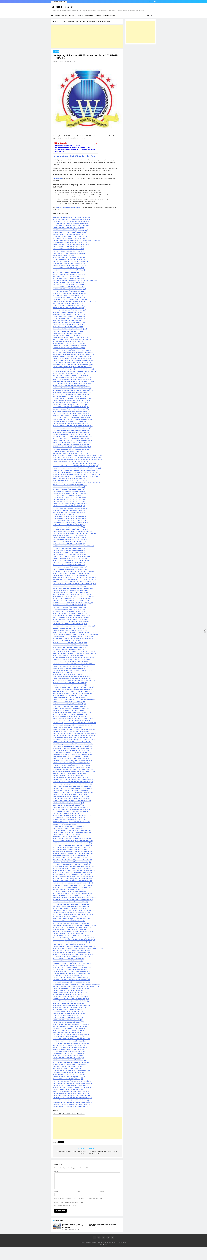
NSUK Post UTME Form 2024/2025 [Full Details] (69, 314)
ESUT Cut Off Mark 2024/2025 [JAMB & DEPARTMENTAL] (71, 400)
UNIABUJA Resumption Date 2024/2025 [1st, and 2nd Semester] (74, 870)
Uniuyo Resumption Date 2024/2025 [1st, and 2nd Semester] (73, 860)
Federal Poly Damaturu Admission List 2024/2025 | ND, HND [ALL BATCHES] (77, 474)
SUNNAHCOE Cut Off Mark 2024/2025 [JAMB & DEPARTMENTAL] (74, 729)
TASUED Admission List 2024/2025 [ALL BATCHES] (70, 624)
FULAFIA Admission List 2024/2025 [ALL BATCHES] (70, 569)
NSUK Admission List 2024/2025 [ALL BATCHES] (69, 535)
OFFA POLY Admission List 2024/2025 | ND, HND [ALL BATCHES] (73, 582)
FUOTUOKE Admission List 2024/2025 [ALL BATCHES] (71, 601)
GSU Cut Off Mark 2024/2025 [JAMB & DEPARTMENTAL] (71, 375)
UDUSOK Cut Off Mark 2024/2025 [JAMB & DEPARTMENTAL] (72, 885)
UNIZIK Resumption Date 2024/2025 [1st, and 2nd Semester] (72, 893)
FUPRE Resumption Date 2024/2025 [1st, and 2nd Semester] (72, 754)
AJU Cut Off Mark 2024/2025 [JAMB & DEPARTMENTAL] (71, 923)
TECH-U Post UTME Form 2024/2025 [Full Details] (69, 285)
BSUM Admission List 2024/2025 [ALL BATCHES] (69, 510)
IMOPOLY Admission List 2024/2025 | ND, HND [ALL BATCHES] (73, 571)
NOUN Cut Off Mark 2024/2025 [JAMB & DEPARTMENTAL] (71, 887)
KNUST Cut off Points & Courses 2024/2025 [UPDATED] (71, 999)
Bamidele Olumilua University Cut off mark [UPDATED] (70, 453)
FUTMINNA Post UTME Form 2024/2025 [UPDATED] (70, 242)
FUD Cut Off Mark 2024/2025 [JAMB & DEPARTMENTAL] (71, 777)
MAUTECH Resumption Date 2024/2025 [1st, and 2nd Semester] (73, 876)
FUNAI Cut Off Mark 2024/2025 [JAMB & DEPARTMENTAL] (71, 796)
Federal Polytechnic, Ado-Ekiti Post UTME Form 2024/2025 (72, 615)
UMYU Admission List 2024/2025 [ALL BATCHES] (69, 607)
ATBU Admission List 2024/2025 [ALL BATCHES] (69, 628)
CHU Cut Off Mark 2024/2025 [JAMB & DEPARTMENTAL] (71, 917)
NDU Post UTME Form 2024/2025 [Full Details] (68, 278)
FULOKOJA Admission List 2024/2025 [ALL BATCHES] (70, 592)
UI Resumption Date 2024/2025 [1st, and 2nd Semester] (71, 855)
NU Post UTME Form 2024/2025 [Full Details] (68, 327)
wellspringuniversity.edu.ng (71, 207)
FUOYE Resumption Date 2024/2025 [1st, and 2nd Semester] (72, 750)
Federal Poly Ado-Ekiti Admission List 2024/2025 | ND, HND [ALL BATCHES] (77, 459)
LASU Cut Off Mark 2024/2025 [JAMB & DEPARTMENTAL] (71, 434)
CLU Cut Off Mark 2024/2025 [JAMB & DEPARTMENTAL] (71, 906)
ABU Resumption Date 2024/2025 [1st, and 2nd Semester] (72, 849)
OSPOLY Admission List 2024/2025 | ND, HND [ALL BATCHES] (72, 594)
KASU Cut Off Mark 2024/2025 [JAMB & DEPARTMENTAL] (72, 398)
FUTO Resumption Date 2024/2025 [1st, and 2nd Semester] (72, 742)
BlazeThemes (103, 1244)
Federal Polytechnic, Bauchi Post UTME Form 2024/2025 (72, 461)
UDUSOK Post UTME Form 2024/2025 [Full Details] (70, 329)
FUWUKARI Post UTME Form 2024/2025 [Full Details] (70, 337)
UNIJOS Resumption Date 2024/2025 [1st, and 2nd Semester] (72, 845)
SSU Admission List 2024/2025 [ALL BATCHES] (69, 563)
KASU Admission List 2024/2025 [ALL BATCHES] (69, 493)
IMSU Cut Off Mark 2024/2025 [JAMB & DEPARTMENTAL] (71, 394)
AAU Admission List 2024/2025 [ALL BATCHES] (69, 495)
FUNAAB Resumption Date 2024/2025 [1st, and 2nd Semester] (73, 744)
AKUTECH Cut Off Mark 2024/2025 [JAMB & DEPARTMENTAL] (73, 390)
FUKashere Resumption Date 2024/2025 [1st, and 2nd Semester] (74, 735)
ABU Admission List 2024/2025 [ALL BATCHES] (69, 611)
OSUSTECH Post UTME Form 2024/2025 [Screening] (70, 230)
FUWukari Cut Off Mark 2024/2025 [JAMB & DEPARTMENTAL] (73, 792)
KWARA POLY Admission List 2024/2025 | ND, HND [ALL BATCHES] (74, 584)
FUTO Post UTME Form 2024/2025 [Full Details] (69, 259)
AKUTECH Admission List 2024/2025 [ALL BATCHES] (70, 523)
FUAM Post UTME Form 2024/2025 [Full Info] (68, 331)
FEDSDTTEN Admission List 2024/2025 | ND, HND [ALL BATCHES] (74, 651)
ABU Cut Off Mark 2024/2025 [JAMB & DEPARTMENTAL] (71, 417)
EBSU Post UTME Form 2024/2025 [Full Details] (69, 325)
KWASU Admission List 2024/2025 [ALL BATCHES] (70, 508)
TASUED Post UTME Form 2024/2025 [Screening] (69, 238)
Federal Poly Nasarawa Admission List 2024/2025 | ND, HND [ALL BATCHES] (77, 483)
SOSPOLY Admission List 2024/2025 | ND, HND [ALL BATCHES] (73, 546)
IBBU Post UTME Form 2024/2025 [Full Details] (68, 308)
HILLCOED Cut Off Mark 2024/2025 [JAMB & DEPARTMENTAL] (73, 954)
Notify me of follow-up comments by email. (69, 1202)
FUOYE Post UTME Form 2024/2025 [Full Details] (69, 266)
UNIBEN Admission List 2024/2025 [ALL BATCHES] (70, 655)
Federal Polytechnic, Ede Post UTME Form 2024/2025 (70, 662)
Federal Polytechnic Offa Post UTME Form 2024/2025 (70, 697)
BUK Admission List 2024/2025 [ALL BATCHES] (69, 548)
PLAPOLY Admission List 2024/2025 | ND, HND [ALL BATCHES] (73, 617)
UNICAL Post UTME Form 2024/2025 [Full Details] (69, 257)
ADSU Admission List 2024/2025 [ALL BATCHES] (69, 518)
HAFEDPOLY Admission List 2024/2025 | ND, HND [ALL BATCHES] (73, 596)
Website (102, 1191)
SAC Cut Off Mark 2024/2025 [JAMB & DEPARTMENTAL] (71, 935)
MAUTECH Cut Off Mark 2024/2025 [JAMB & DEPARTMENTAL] (73, 900)
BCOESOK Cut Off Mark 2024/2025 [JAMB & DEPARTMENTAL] (73, 748)
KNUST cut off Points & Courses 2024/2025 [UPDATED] (70, 451)
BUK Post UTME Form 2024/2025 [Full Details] (68, 268)
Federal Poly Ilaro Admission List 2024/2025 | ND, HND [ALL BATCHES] (76, 464)
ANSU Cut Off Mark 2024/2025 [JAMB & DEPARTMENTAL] (71, 411)
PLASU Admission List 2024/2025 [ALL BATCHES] (69, 704)
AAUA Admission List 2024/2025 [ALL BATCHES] (69, 520)
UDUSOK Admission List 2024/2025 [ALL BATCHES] (70, 695)
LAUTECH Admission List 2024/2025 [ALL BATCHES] (70, 537)
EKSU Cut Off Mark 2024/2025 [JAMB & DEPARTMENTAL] (72, 377)
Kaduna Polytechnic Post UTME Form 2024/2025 (69, 727)
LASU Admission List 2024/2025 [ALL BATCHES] (69, 502)
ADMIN (55, 61)
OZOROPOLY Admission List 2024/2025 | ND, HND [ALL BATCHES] (74, 577)
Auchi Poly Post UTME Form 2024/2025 (66, 272)
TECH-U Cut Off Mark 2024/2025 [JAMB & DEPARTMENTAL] (72, 419)
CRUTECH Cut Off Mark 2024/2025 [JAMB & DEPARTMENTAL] (73, 365)
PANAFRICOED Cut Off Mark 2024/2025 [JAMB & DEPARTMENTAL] (74, 898)
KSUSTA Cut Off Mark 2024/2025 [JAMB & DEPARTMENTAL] (72, 440)
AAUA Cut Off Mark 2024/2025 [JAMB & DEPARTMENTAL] (72, 384)
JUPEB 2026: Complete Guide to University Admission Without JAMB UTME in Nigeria (72, 1225)
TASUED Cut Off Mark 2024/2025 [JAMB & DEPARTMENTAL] (72, 436)
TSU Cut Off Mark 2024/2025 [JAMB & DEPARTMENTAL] (71, 449)
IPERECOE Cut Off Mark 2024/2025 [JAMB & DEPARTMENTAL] (73, 931)
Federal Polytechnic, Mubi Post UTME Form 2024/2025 (70, 666)
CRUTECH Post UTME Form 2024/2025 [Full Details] (70, 299)
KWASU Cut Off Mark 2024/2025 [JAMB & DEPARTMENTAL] (72, 367)
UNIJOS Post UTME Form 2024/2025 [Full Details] (69, 310)
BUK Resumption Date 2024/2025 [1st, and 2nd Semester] (72, 864)
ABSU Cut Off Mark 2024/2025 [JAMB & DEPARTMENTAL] (71, 392)
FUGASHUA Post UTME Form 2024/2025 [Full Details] (70, 270)
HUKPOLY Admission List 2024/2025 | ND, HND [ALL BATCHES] (73, 560)
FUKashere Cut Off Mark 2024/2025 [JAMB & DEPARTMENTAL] (73, 788)
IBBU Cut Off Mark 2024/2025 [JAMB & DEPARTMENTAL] (71, 409)
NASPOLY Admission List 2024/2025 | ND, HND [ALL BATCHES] (73, 573)
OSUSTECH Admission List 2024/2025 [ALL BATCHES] (71, 708)
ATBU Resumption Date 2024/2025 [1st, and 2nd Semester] (72, 862)
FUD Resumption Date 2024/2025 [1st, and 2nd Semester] (72, 731)
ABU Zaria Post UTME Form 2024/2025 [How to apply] (70, 223)
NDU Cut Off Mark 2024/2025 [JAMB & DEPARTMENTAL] (71, 402)
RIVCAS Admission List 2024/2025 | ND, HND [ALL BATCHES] (73, 718)
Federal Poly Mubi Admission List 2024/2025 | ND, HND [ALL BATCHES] (76, 472)
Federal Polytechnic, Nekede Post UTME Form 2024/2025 (72, 712)
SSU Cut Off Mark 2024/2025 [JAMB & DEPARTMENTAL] (71, 430)
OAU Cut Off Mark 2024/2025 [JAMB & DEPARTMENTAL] (71, 445)
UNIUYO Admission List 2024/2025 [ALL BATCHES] (70, 567)
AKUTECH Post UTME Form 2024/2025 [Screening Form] (71, 221)
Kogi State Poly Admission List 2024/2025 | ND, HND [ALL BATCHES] (74, 670)
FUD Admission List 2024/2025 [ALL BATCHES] (68, 552)
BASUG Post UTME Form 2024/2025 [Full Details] (69, 289)
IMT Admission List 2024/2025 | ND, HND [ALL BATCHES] (71, 660)
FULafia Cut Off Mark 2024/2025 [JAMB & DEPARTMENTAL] (72, 786)
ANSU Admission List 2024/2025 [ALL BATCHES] (69, 525)
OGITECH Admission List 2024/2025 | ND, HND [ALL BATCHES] (73, 657)
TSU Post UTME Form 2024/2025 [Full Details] (68, 335)
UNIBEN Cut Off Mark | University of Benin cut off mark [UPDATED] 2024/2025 (77, 455)
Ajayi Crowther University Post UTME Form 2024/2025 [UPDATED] (74, 301)
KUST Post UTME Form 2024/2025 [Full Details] (69, 316)
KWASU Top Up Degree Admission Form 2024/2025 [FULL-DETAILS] (75, 371)
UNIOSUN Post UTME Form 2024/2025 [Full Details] (70, 293)
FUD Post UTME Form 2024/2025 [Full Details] (68, 251)
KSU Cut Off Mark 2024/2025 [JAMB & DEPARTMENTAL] (71, 424)
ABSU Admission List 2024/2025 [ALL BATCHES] (69, 516)
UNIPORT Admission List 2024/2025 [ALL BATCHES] (70, 643)
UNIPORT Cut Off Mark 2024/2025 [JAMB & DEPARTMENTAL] (72, 881)
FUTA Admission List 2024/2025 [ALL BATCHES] (69, 702)
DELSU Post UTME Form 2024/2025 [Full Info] (68, 320)
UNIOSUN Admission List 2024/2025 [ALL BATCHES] (70, 683)
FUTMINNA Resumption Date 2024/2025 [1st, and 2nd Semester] (74, 740)
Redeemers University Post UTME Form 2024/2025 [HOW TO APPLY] (75, 280)
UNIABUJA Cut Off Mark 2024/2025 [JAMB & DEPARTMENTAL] (73, 841)
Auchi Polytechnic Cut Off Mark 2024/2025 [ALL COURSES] (72, 428)
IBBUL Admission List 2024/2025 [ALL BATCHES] (69, 478)
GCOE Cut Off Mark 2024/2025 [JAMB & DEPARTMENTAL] (71, 952)
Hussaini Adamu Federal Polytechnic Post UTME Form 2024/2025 (74, 681)
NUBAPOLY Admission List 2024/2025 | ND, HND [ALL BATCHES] (73, 598)
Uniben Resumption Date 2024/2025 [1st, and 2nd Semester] (72, 851)
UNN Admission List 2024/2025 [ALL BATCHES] (69, 565)
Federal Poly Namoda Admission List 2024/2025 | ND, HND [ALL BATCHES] (77, 468)
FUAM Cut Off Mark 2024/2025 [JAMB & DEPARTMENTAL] (71, 799)
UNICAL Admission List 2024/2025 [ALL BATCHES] (70, 714)
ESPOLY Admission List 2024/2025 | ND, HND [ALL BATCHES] (73, 531)
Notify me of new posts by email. (66, 1206)
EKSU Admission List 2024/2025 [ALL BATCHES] (69, 499)
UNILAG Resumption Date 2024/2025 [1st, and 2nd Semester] (73, 868)
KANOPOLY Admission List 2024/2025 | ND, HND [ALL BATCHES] (74, 626)
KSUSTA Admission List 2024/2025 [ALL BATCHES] (70, 504)
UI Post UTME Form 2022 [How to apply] (66, 276)
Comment (57, 1171)
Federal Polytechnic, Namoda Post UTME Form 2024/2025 (71, 676)
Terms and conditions (109, 15)
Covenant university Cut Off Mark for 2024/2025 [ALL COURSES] (73, 381)
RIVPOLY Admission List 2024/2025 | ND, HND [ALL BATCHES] (73, 689)
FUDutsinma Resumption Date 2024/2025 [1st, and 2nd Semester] (74, 733)
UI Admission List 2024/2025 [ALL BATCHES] (67, 672)
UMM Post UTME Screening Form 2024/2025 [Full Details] (72, 217)
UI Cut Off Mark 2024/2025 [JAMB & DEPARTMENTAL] (70, 396)
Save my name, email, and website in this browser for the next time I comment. (79, 1198)
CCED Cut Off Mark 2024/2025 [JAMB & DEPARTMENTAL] (71, 929)
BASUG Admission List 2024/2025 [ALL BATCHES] (70, 480)
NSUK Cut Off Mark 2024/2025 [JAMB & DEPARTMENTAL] (72, 356)
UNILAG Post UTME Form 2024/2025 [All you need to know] (72, 219)
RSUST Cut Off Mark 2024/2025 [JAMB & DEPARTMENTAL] (71, 443)
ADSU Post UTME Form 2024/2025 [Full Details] (69, 306)
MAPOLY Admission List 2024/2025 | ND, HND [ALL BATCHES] (73, 638)
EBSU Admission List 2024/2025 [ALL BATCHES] (69, 497)
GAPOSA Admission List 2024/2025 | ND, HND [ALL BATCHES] (73, 603)
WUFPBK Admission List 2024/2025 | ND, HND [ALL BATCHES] (73, 691)
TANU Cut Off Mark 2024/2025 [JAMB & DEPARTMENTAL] (71, 912)
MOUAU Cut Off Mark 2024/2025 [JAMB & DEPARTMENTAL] (72, 895)
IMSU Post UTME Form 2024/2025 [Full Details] (68, 295)
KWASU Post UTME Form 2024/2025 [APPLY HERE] (70, 236)
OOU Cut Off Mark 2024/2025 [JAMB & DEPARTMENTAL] (71, 438)
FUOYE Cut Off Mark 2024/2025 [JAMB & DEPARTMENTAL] (72, 358)
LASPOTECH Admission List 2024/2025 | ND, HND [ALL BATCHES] (74, 588)
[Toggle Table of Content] (95, 143)
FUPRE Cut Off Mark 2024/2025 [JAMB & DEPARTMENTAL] (72, 794)
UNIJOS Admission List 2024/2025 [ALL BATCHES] (70, 613)
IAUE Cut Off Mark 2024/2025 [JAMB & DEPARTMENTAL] (71, 386)
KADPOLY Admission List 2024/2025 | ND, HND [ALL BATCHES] (73, 556)
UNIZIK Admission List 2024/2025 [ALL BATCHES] (69, 605)
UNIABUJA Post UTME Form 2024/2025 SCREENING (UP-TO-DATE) (74, 815)
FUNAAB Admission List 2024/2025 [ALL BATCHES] (70, 630)
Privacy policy (89, 15)
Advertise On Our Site (61, 15)
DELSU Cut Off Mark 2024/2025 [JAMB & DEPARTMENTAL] (72, 379)
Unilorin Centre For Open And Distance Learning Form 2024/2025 (74, 354)
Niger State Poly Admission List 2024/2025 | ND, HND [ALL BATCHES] (75, 579)
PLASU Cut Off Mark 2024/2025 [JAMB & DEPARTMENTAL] (72, 413)
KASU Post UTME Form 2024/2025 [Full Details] (69, 297)
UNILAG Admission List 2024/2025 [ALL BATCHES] (70, 706)
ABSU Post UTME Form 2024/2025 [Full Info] (68, 312)
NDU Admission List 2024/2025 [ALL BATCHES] (69, 489)
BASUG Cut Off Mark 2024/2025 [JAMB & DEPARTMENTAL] (72, 388)
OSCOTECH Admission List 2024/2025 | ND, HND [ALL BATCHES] (73, 687)
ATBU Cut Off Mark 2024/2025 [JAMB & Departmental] (71, 405)
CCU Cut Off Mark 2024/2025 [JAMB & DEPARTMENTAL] (71, 908)
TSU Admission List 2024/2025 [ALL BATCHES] (68, 710)
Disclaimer (98, 15)
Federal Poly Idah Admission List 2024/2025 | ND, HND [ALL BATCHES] (75, 466)
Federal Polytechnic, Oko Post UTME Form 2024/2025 (70, 685)
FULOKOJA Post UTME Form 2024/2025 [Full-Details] (70, 261)
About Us (71, 15)
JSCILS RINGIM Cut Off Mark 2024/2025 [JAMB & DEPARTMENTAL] (74, 946)
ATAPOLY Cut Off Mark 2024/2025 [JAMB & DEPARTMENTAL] (72, 725)
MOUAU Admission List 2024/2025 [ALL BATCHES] (69, 586)
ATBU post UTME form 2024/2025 (65, 255)
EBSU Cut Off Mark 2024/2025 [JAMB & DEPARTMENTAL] (72, 421)
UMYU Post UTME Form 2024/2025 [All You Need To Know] (72, 339)
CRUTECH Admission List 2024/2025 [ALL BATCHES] (70, 529)
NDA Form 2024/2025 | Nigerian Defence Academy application (73, 352)
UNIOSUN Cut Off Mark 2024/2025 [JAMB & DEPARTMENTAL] (73, 426)
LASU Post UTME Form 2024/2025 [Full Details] (69, 318)
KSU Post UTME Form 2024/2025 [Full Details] (68, 282)
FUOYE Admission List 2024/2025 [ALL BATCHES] (69, 554)
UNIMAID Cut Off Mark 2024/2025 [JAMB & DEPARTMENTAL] (72, 879)
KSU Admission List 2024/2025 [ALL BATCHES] (69, 491)
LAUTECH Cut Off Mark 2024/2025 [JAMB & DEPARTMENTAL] (73, 360)
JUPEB (61, 1142)
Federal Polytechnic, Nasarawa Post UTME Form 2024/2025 (72, 678)
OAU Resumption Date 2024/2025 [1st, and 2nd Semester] (72, 858)
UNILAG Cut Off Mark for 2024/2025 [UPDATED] (69, 373)
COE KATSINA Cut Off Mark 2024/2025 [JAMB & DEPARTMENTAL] (74, 914)
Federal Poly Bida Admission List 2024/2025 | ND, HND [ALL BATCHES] (75, 470)
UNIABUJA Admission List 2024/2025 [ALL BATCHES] (70, 716)
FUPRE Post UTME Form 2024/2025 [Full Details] (69, 348)
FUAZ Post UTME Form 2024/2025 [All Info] (67, 333)
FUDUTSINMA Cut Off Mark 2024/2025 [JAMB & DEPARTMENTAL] (74, 780)
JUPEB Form (56, 51)
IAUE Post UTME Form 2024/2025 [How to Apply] (69, 253)
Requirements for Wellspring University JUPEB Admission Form (72, 147)
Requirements (57, 178)
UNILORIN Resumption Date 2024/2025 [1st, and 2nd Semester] (73, 866)
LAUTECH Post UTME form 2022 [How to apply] (68, 234)
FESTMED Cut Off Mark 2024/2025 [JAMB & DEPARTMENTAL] (73, 883)
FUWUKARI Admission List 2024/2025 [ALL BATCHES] (70, 558)
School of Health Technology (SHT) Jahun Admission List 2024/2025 (75, 634)
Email (78, 1191)
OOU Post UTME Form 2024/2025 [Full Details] (68, 291)
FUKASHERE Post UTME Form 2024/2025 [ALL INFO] (70, 346)
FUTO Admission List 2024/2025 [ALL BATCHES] (69, 609)
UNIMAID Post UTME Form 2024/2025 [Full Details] (69, 344)
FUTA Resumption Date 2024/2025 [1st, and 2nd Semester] (72, 737)
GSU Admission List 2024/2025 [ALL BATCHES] (69, 487)
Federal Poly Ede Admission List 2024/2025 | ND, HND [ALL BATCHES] (75, 476)
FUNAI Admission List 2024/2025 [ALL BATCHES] (69, 542)
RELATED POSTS (59, 151)
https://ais (59, 207)
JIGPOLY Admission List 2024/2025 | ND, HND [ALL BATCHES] (73, 636)
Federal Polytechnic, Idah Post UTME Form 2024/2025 (71, 645)
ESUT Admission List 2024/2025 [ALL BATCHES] (69, 527)
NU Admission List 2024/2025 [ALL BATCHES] (68, 674)
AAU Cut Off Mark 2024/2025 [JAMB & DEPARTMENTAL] (71, 407)
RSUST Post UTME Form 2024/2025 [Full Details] (69, 322)
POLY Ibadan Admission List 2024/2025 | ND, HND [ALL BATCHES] (74, 664)
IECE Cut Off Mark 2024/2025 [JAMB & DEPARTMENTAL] (71, 942)
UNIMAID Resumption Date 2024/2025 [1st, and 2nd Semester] (73, 853)
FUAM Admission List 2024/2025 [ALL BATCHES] (69, 544)
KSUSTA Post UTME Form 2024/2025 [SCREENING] (70, 232)
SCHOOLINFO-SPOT (62, 7)
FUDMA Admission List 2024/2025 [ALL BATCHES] (70, 575)
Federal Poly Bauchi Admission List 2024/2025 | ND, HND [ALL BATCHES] (77, 457)
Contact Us (80, 15)
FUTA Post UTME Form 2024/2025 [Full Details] (69, 263)
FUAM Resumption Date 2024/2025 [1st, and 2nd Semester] (72, 746)
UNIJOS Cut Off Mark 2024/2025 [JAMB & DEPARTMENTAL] (72, 839)
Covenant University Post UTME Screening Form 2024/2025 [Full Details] (76, 240)
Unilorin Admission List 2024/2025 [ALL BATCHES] (70, 485)
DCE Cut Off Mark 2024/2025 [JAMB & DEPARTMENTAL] (71, 904)
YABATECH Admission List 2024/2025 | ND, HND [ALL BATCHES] (74, 700)
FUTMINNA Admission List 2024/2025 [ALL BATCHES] (71, 622)
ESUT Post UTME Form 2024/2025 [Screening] (68, 228)
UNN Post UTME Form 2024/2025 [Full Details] (68, 341)
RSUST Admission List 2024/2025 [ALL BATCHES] (69, 668)
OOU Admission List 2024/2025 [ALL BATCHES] (69, 641)
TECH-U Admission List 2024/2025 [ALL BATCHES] (70, 539)
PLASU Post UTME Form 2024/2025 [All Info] (68, 303)
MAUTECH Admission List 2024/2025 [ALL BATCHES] (70, 619)
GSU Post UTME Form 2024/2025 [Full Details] (68, 249)
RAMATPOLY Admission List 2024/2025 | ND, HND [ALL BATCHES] (74, 533)
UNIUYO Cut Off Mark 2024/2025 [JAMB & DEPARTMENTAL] (72, 872)
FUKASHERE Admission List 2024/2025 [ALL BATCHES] (71, 590)
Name (56, 1191)
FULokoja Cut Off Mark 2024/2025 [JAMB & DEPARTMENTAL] (72, 784)
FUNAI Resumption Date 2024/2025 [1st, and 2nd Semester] (72, 756)
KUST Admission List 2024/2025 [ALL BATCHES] (69, 514)
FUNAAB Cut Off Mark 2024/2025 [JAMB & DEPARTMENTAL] (72, 761)
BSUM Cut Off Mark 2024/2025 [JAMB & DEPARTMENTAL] (72, 415)
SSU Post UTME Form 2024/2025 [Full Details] (68, 247)
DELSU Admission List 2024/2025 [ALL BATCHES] (69, 512)
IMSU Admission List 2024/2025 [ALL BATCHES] (69, 506)
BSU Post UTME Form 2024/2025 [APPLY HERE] (69, 274)
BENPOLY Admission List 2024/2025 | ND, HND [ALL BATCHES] (73, 632)
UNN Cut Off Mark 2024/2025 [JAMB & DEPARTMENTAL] (71, 874)
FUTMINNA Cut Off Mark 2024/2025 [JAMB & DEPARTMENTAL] (73, 369)
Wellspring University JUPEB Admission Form (67, 145)
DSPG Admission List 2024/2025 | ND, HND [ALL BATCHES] (72, 693)
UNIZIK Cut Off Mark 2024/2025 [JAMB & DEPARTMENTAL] (72, 447)
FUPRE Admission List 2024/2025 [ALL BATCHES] (69, 550)
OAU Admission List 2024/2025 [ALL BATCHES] (69, 649)
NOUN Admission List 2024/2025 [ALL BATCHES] (69, 647)
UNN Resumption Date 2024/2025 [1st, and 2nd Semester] (72, 847)
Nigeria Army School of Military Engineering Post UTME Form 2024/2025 (76, 986)
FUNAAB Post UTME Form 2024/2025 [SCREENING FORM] (72, 245)
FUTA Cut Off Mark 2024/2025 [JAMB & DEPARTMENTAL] (72, 350)
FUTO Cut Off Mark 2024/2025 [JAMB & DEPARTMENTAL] (72, 362)
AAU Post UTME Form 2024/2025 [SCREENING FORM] (71, 226)
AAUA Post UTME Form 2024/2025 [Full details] (69, 287)
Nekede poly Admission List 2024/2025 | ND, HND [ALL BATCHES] (74, 653)
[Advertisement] (87, 36)
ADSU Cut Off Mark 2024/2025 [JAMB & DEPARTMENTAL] (71, 432)
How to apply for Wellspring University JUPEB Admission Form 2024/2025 (76, 149)
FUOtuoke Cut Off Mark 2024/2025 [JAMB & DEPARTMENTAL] (73, 782)
